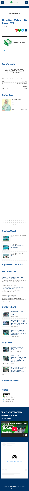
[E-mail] (5, 50)
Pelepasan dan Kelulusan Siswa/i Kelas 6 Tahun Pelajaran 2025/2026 (13, 278)
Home (12, 12)
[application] (14, 429)
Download (17, 12)
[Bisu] (23, 435)
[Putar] (3, 435)
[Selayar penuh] (26, 435)
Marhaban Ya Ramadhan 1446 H (11, 297)
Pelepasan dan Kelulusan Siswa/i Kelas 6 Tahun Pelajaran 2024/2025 (13, 287)
